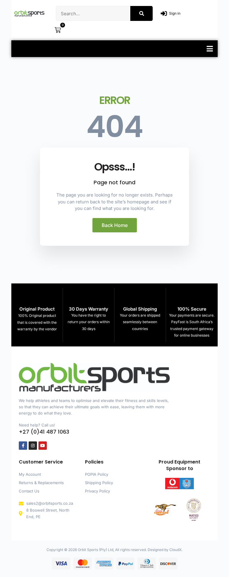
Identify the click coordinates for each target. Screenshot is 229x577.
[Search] (141, 13)
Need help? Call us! (37, 425)
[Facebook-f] (23, 445)
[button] (210, 48)
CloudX (175, 549)
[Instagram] (33, 445)
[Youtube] (42, 445)
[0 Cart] (58, 30)
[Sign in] (164, 13)
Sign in (174, 13)
